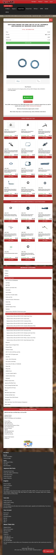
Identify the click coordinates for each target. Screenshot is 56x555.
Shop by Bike (7, 5)
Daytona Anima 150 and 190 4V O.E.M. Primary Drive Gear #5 (44, 190)
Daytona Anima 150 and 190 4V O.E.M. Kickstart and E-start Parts (21, 332)
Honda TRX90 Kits (8, 478)
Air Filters (8, 282)
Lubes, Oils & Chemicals (11, 359)
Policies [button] (40, 1)
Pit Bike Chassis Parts (9, 380)
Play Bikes (6, 463)
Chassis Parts (29, 8)
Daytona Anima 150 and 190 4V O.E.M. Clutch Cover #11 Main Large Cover (27, 171)
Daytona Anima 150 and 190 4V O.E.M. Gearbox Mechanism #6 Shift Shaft (44, 235)
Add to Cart (27, 42)
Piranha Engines (7, 483)
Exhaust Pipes (9, 347)
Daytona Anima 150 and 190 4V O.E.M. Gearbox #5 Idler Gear (27, 215)
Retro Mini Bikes (7, 465)
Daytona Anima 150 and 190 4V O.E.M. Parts (15, 313)
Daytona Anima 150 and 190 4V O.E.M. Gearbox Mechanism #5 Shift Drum (27, 235)
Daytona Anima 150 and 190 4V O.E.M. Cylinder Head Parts (20, 323)
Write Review (28, 101)
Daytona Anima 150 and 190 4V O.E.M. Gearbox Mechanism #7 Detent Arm (44, 215)
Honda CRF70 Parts (8, 474)
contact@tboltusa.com (23, 15)
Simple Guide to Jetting (9, 502)
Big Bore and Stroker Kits (11, 287)
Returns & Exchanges (8, 529)
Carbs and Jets (9, 297)
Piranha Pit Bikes (7, 458)
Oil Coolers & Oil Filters (11, 361)
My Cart (5, 518)
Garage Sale (7, 399)
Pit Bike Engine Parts (9, 278)
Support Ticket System (9, 436)
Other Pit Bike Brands (9, 426)
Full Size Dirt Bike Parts (10, 394)
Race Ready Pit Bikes (8, 462)
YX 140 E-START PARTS (11, 373)
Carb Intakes (8, 292)
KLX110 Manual (7, 504)
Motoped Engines (8, 428)
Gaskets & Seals (9, 349)
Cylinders (8, 309)
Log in (51, 1)
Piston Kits (8, 366)
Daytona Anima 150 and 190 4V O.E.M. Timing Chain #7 (44, 171)
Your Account (7, 510)
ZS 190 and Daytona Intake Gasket (11, 253)
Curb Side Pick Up (8, 432)
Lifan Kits (8, 356)
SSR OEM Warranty (8, 423)
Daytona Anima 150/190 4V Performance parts (16, 311)
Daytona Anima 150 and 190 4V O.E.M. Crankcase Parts (19, 321)
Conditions (6, 532)
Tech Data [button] (33, 1)
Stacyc (6, 390)
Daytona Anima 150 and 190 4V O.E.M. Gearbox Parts (18, 328)
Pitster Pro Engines (8, 485)
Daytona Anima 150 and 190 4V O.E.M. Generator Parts (19, 330)
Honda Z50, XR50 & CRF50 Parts (11, 472)
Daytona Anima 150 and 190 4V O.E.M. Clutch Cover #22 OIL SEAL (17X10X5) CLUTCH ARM (27, 190)
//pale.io (40, 549)
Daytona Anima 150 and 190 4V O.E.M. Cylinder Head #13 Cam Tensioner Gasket (10, 171)
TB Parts (6, 275)
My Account (6, 512)
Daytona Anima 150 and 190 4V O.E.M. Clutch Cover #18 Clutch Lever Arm (10, 190)
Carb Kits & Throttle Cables (11, 294)
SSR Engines (6, 489)
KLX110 (46, 8)
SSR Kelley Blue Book (9, 431)
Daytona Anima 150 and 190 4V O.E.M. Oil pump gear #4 (27, 132)
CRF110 (7, 12)
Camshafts (8, 290)
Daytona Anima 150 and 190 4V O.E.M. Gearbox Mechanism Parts (21, 325)
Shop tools (8, 368)
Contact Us (6, 438)
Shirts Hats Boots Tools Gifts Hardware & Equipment (16, 402)
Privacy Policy (7, 421)
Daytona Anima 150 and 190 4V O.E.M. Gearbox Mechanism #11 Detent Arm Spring (10, 235)
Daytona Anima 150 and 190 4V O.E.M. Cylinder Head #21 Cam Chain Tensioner (44, 132)
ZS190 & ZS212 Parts (10, 375)
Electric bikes (7, 404)
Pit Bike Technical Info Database (33, 105)
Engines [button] (14, 8)
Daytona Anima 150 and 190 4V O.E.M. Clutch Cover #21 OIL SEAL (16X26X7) (27, 254)
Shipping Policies (8, 415)
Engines (6, 273)
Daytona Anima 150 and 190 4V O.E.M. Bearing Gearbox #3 (10, 132)
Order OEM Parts (8, 422)
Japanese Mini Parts (9, 468)
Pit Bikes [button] (7, 8)
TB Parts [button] (36, 8)
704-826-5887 (37, 15)
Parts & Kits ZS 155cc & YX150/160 (13, 363)
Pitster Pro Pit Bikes (8, 456)
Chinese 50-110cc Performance (12, 299)
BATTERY (8, 285)
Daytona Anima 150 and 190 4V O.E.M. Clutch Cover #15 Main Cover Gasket (27, 151)
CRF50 (41, 8)
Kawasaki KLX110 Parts (9, 471)
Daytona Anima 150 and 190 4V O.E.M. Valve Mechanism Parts (20, 340)
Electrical (8, 342)
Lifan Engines (6, 487)
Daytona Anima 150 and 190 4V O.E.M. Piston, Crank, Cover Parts (21, 337)
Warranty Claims (7, 416)
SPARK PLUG (9, 371)
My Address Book (7, 516)
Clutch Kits (8, 301)
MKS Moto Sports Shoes (10, 392)
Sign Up (5, 520)
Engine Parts (21, 8)
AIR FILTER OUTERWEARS (12, 280)
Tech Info (6, 498)
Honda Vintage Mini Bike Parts (11, 385)
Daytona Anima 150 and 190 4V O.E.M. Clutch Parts (18, 318)
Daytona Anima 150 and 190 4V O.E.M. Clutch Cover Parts (19, 316)
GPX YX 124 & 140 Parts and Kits (13, 352)
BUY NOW (11, 137)
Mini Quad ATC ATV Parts (10, 387)
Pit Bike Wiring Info (8, 500)
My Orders (6, 514)
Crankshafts (8, 304)
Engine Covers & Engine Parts (12, 344)
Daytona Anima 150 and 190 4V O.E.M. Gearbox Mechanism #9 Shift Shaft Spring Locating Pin (44, 151)
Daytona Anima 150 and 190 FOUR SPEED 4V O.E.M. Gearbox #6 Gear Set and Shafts (11, 151)
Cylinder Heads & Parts (11, 306)
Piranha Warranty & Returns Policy (11, 425)
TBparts (6, 429)
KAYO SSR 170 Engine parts (12, 354)
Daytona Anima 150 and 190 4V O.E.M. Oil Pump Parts (18, 335)
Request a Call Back (47, 15)
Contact (46, 1)
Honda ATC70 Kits (7, 476)
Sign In (5, 521)
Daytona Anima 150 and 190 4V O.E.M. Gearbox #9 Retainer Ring (10, 215)
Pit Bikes (6, 270)
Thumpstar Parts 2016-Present (11, 397)
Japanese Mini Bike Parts (10, 383)
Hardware (8, 378)
